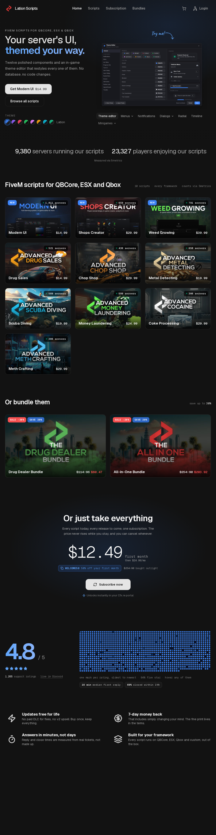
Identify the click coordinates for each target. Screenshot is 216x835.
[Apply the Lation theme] (7, 122)
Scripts (94, 8)
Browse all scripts (24, 101)
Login (203, 8)
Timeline (196, 116)
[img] (145, 651)
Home (77, 8)
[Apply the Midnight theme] (13, 122)
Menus (125, 116)
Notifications (146, 116)
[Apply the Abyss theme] (45, 122)
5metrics (116, 160)
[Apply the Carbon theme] (39, 122)
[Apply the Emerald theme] (51, 122)
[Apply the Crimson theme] (20, 122)
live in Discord (51, 676)
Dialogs (165, 116)
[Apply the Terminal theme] (26, 122)
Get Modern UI (28, 89)
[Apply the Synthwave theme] (32, 122)
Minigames (105, 123)
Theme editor (107, 116)
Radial (182, 116)
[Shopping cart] (184, 8)
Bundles (138, 8)
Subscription (116, 8)
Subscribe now (111, 584)
